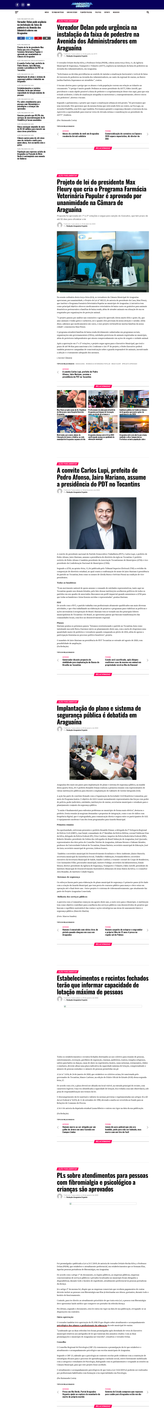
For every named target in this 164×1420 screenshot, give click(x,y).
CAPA (32, 19)
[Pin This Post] (38, 38)
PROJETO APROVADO (130, 364)
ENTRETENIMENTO (39, 60)
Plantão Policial (86, 12)
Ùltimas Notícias (58, 12)
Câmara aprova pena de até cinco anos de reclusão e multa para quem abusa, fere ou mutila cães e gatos (31, 141)
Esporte (107, 12)
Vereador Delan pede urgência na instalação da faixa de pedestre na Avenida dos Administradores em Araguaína (31, 27)
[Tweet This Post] (30, 38)
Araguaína (80, 364)
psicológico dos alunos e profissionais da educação (82, 1325)
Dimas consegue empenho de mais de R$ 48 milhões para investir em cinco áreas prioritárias (31, 129)
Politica (98, 12)
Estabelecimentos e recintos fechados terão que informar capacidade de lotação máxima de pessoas (31, 91)
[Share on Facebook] (21, 38)
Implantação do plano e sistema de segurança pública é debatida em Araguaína (31, 79)
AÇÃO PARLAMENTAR (23, 19)
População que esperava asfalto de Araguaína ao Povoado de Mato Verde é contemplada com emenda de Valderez (31, 155)
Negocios (116, 12)
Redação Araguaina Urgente (76, 56)
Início (47, 12)
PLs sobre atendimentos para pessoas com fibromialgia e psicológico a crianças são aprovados (29, 105)
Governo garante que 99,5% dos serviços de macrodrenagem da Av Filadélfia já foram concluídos (31, 117)
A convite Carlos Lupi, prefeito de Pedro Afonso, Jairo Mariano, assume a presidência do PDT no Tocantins (31, 66)
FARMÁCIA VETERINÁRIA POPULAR (98, 364)
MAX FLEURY (116, 364)
